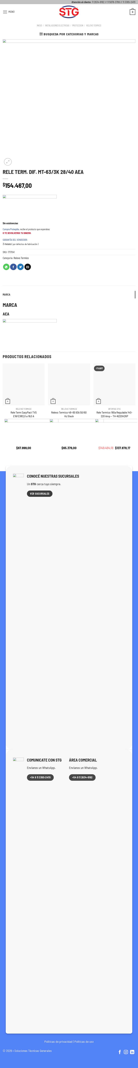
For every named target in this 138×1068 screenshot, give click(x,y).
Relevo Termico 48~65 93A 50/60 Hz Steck (69, 414)
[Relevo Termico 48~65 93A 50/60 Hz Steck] (69, 384)
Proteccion (77, 25)
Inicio (39, 25)
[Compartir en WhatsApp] (6, 267)
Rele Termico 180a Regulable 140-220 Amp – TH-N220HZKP (114, 414)
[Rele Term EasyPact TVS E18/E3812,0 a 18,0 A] (24, 384)
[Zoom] (8, 162)
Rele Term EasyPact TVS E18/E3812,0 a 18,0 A (24, 414)
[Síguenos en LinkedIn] (132, 1052)
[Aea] (30, 208)
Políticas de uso (84, 1041)
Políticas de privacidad (58, 1041)
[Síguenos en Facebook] (120, 1052)
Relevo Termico (93, 25)
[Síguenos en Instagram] (126, 1052)
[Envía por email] (27, 267)
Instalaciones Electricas (57, 25)
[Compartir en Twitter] (20, 267)
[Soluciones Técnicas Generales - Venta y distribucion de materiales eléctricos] (69, 12)
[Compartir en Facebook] (13, 267)
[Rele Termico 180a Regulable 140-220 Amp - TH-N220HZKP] (114, 384)
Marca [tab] (6, 294)
